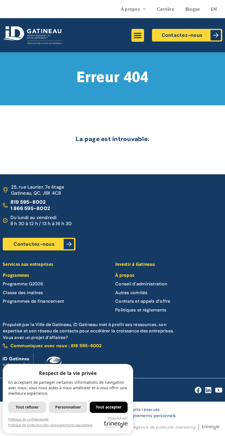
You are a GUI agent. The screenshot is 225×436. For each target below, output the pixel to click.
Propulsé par (118, 418)
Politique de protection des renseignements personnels (50, 425)
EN (214, 9)
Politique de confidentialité (28, 419)
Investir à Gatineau (135, 264)
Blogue (192, 9)
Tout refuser (27, 407)
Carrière (165, 9)
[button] (137, 35)
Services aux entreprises (28, 264)
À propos (130, 9)
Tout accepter (109, 407)
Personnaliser (68, 407)
